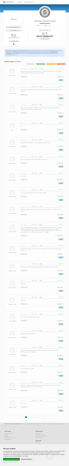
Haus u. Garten (41, 25)
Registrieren (6, 436)
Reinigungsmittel (49, 25)
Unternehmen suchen (29, 2)
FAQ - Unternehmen (39, 437)
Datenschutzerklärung (13, 462)
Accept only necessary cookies (11, 459)
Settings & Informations (26, 459)
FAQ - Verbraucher (7, 439)
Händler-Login (38, 433)
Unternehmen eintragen (40, 434)
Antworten (61, 80)
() (60, 76)
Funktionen (19, 2)
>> (43, 417)
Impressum (5, 462)
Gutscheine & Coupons (8, 433)
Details (40, 68)
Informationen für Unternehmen (42, 436)
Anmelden (6, 434)
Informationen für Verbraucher (10, 437)
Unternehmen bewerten (14, 27)
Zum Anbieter (14, 30)
